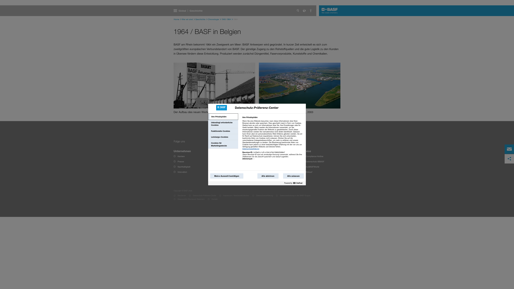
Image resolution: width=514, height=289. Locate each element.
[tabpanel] (273, 139)
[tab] (223, 117)
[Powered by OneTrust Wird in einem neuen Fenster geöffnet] (294, 183)
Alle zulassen (293, 176)
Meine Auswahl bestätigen (226, 176)
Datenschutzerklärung (250, 149)
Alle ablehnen (268, 176)
